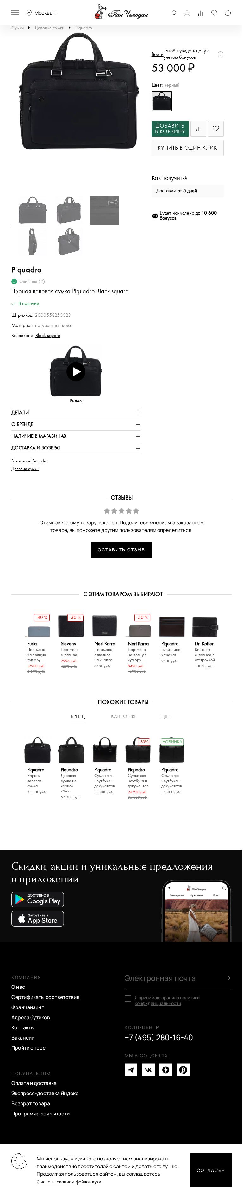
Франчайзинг (27, 1007)
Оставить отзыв (121, 550)
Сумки (17, 27)
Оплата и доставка (34, 1083)
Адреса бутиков (30, 1017)
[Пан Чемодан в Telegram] (131, 1069)
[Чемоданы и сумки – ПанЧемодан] (121, 12)
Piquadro (83, 27)
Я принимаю (167, 1000)
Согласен (211, 1170)
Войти (158, 54)
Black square (47, 335)
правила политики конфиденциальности (167, 1000)
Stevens (70, 649)
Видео (76, 401)
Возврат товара (30, 1103)
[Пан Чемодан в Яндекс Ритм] (183, 1069)
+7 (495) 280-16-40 (159, 1037)
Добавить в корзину (170, 129)
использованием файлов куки (70, 1182)
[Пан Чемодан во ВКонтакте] (148, 1069)
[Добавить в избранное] (216, 129)
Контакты (22, 1027)
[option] (75, 95)
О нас (18, 986)
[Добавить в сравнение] (198, 129)
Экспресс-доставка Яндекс (44, 1093)
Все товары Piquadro (29, 461)
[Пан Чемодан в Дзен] (165, 1069)
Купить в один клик (187, 148)
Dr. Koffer (205, 651)
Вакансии (22, 1037)
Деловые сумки (49, 27)
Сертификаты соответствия (45, 997)
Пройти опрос (28, 1047)
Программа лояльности (40, 1113)
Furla (36, 651)
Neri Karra (104, 651)
